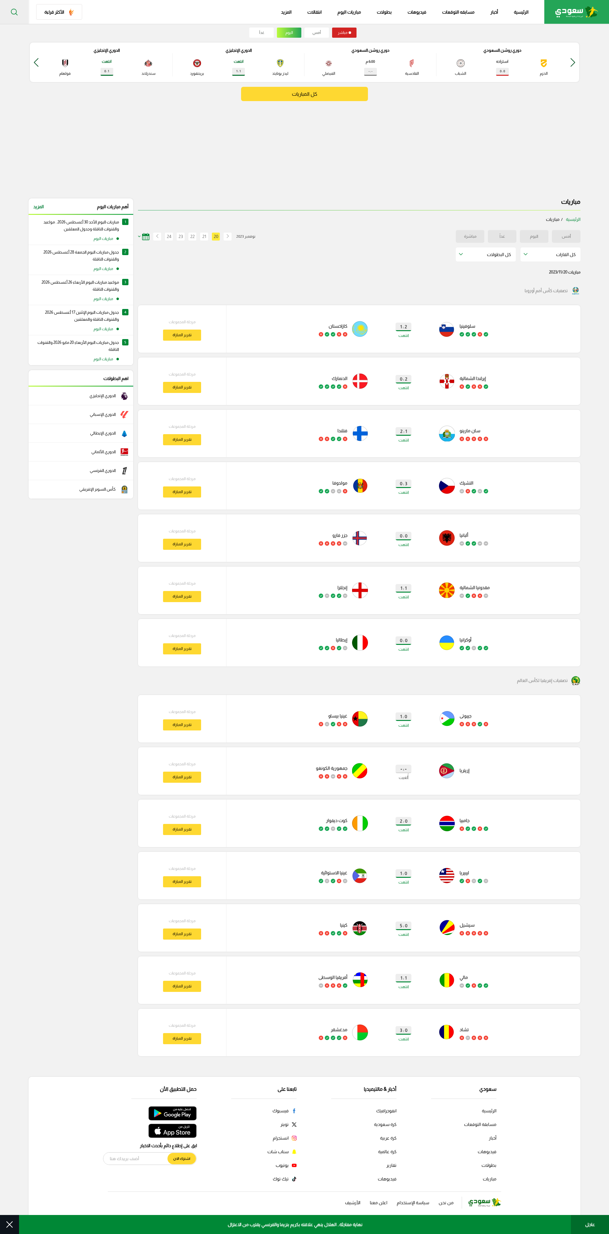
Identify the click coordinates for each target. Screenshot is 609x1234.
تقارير (391, 1165)
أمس (316, 32)
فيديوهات (417, 12)
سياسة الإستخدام (413, 1202)
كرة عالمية (387, 1151)
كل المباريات (304, 94)
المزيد (38, 206)
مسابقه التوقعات (458, 12)
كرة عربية (388, 1138)
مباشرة (470, 236)
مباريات (489, 1178)
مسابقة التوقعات (480, 1124)
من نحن (446, 1202)
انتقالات (314, 12)
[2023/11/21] (155, 237)
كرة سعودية (385, 1124)
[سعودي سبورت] (576, 12)
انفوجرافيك (386, 1110)
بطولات (384, 12)
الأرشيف (352, 1202)
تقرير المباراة (182, 335)
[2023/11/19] (228, 237)
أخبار (494, 12)
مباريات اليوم (349, 12)
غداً (261, 32)
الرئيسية (521, 12)
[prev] (572, 62)
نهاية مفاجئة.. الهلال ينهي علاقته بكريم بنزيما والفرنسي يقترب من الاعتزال (295, 1224)
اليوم (289, 32)
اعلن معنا (378, 1202)
